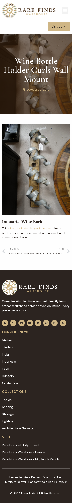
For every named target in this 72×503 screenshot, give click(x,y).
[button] (65, 10)
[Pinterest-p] (13, 323)
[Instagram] (21, 323)
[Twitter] (38, 323)
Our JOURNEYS (15, 332)
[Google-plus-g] (46, 323)
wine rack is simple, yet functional (30, 228)
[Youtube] (30, 323)
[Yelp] (63, 323)
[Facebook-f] (5, 323)
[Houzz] (54, 323)
